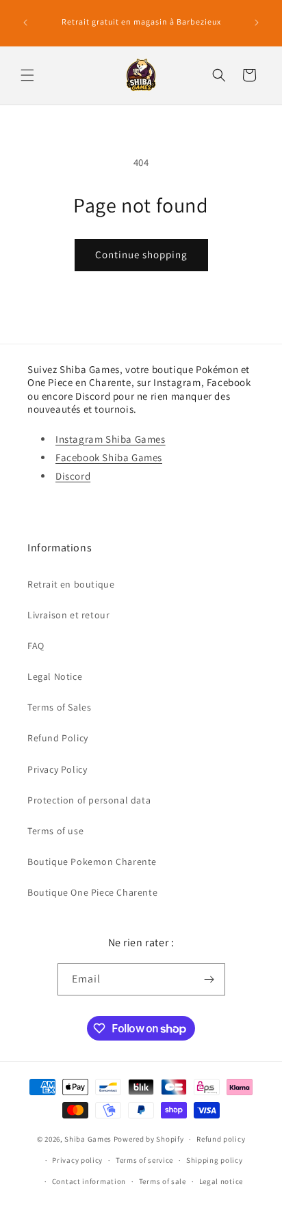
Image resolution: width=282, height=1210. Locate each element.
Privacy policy (77, 1160)
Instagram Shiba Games (110, 438)
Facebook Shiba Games (108, 457)
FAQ (35, 646)
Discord (72, 475)
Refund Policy (57, 738)
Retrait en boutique (70, 584)
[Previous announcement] (25, 23)
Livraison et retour (68, 615)
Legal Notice (54, 676)
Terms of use (55, 831)
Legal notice (221, 1181)
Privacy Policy (57, 769)
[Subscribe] (209, 979)
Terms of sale (162, 1181)
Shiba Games (88, 1139)
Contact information (89, 1181)
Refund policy (220, 1139)
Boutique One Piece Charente (92, 892)
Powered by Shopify (149, 1139)
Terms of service (144, 1160)
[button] (27, 75)
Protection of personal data (89, 800)
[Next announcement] (257, 23)
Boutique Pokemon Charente (92, 861)
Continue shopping (141, 254)
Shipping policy (214, 1160)
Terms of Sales (59, 707)
